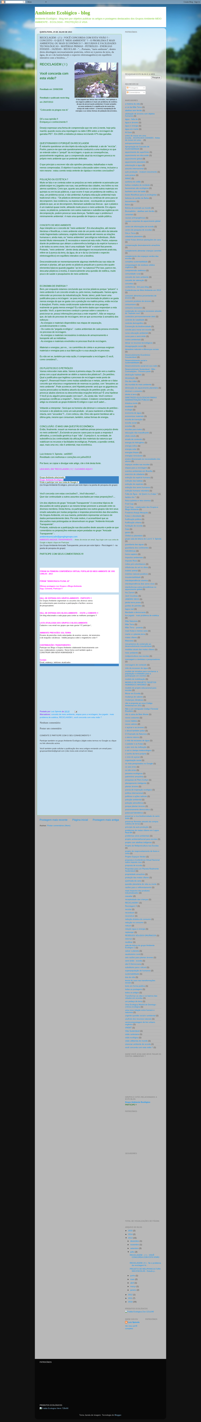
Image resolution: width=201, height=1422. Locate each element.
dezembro (135, 1241)
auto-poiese (130, 175)
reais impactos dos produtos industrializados (137, 892)
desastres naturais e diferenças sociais (142, 349)
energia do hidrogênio (134, 443)
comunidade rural (132, 274)
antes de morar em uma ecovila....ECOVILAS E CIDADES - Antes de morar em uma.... (142, 138)
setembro (134, 1248)
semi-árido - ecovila (133, 961)
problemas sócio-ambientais (137, 836)
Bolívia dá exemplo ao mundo (138, 208)
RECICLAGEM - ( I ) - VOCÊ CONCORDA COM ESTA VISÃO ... (144, 1257)
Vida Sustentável (132, 1031)
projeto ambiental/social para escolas (141, 839)
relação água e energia (135, 929)
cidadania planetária (134, 236)
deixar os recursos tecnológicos (138, 343)
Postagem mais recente (54, 819)
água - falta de (131, 119)
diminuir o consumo (133, 391)
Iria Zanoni (129, 593)
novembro (135, 1245)
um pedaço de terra (133, 1001)
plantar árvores (131, 786)
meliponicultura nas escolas (137, 656)
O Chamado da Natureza (136, 734)
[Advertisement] (145, 51)
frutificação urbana (133, 522)
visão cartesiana (132, 1034)
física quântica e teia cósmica (138, 501)
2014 (130, 1234)
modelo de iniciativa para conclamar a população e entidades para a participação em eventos (141, 673)
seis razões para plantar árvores (139, 957)
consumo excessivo (133, 308)
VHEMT (128, 1028)
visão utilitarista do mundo (136, 1041)
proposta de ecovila (133, 865)
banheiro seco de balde (135, 191)
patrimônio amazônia (134, 777)
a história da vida (132, 104)
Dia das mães (131, 381)
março (133, 1286)
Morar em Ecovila (132, 693)
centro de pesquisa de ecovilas (138, 230)
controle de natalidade (134, 320)
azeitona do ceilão (133, 182)
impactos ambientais (134, 557)
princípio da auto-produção (136, 827)
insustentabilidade (133, 577)
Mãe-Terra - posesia (134, 628)
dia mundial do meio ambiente (138, 385)
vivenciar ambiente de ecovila (138, 1044)
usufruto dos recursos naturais (138, 1019)
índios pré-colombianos (135, 564)
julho (132, 1252)
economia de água (133, 413)
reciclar (128, 909)
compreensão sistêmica (135, 270)
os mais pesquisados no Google (139, 764)
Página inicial (80, 819)
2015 (130, 1231)
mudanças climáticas (134, 700)
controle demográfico (134, 323)
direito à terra (131, 394)
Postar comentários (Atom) (58, 826)
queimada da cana (133, 881)
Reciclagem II (131, 906)
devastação (130, 378)
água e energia (131, 126)
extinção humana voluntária (137, 491)
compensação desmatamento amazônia (142, 245)
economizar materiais (134, 416)
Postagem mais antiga (106, 819)
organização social (133, 760)
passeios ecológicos (133, 773)
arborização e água (133, 165)
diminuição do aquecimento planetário (141, 388)
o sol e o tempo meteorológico (138, 750)
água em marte (131, 129)
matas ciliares (131, 637)
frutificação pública (133, 519)
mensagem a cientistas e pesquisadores (142, 659)
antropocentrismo (132, 143)
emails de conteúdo (133, 439)
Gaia (127, 529)
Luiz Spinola (133, 1322)
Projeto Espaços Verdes (135, 857)
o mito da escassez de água (137, 741)
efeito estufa (130, 436)
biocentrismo (130, 201)
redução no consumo (134, 922)
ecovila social (131, 423)
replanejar (129, 932)
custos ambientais (133, 340)
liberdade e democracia (135, 612)
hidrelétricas (130, 551)
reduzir (128, 926)
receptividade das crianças (136, 899)
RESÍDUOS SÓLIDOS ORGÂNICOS (140, 936)
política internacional (134, 793)
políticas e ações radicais (136, 796)
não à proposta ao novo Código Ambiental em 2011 (138, 704)
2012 (130, 1295)
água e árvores (131, 122)
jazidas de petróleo (133, 606)
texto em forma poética (135, 986)
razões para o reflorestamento (138, 887)
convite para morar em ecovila (138, 330)
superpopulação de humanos (137, 971)
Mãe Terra (129, 624)
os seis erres (130, 767)
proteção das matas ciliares (137, 878)
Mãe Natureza (131, 621)
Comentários (134, 92)
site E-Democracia (133, 964)
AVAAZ (128, 178)
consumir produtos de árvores (138, 301)
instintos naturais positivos (136, 574)
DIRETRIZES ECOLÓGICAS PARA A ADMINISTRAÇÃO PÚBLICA (140, 399)
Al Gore (128, 132)
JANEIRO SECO (132, 599)
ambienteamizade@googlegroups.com (58, 536)
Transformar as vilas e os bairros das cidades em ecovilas (141, 997)
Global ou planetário (134, 536)
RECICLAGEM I (66, 717)
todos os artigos (132, 993)
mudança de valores (134, 697)
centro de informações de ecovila (139, 227)
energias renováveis (134, 456)
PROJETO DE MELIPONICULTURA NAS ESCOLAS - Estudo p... (145, 1270)
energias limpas (132, 452)
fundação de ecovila (133, 526)
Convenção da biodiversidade (138, 326)
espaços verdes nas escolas (137, 464)
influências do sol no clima (136, 567)
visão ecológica (131, 1038)
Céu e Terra (130, 233)
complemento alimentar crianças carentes (143, 251)
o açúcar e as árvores (134, 727)
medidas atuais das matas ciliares (139, 649)
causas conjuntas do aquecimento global (142, 221)
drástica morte (131, 403)
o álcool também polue (135, 731)
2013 (130, 1238)
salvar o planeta (132, 951)
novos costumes (132, 718)
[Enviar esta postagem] (76, 711)
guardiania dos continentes (136, 548)
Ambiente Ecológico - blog (62, 12)
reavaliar (129, 896)
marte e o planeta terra (135, 634)
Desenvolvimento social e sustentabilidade (136, 361)
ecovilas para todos (133, 429)
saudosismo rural (132, 954)
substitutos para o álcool (135, 967)
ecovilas (128, 426)
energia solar (130, 449)
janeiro (133, 1290)
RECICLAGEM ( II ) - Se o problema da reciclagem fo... (145, 1264)
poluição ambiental (133, 800)
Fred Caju (129, 504)
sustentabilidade (132, 974)
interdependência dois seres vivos (140, 584)
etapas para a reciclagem (87, 714)
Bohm (127, 205)
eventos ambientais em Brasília (138, 471)
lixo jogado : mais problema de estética (142, 615)
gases (127, 532)
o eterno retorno (132, 737)
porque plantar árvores (135, 806)
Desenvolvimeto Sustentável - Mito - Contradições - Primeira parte (140, 370)
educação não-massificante (137, 433)
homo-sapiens (131, 554)
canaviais (129, 215)
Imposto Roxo (131, 561)
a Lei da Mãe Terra (133, 107)
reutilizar (128, 942)
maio (132, 1279)
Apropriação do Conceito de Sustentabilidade (137, 148)
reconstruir (129, 916)
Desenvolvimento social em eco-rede (141, 366)
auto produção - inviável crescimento (141, 172)
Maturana (129, 641)
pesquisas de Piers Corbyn (136, 780)
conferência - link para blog (137, 287)
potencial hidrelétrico (134, 813)
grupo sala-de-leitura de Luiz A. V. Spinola (143, 539)
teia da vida (130, 977)
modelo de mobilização (135, 679)
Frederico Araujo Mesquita (136, 513)
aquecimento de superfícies (137, 152)
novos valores (131, 724)
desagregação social (134, 346)
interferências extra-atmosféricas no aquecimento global (140, 588)
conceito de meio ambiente (63, 714)
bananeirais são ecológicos (137, 188)
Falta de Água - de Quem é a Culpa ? (141, 494)
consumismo (130, 304)
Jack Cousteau (131, 596)
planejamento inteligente (135, 783)
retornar (128, 939)
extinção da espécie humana (137, 478)
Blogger (118, 1415)
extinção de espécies (134, 484)
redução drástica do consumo (138, 919)
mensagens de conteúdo (136, 665)
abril (132, 1283)
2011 (130, 1298)
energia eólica (131, 446)
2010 (130, 1302)
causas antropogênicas (135, 218)
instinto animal (131, 571)
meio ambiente (131, 653)
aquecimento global (133, 159)
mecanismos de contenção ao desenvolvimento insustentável (138, 645)
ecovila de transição (133, 420)
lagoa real (129, 609)
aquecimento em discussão (137, 155)
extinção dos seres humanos (137, 487)
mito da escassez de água (136, 668)
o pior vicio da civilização (135, 747)
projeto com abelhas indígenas (138, 842)
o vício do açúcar (132, 757)
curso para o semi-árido (135, 336)
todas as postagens (133, 989)
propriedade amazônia (135, 874)
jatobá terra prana (133, 602)
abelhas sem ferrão (133, 110)
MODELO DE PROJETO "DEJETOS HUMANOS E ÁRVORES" (140, 683)
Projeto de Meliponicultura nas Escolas (142, 846)
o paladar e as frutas (134, 744)
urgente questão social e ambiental (140, 1016)
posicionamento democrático (137, 809)
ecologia (128, 410)
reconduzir (129, 913)
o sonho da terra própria (135, 754)
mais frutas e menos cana (136, 631)
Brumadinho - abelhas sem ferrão (139, 211)
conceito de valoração (134, 280)
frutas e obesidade (133, 516)
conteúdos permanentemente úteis (140, 317)
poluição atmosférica (134, 803)
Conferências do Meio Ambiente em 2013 (143, 290)
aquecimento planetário (135, 162)
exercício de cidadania (135, 474)
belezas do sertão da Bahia (137, 198)
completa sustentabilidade (136, 262)
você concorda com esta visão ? (88, 717)
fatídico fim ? (130, 497)
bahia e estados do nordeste (137, 185)
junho (133, 1276)
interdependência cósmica (136, 580)
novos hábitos (131, 721)
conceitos (129, 284)
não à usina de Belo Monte (136, 714)
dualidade (129, 406)
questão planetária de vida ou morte (140, 884)
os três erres (130, 770)
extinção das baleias (134, 481)
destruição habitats (133, 375)
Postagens (133, 88)
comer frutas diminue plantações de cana (143, 240)
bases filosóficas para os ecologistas (141, 195)
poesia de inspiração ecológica (138, 790)
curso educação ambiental (136, 333)
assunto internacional (134, 169)
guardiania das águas (134, 544)
